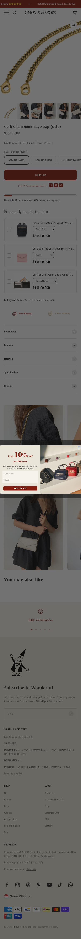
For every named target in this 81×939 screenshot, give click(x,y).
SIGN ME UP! (20, 488)
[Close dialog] (79, 448)
